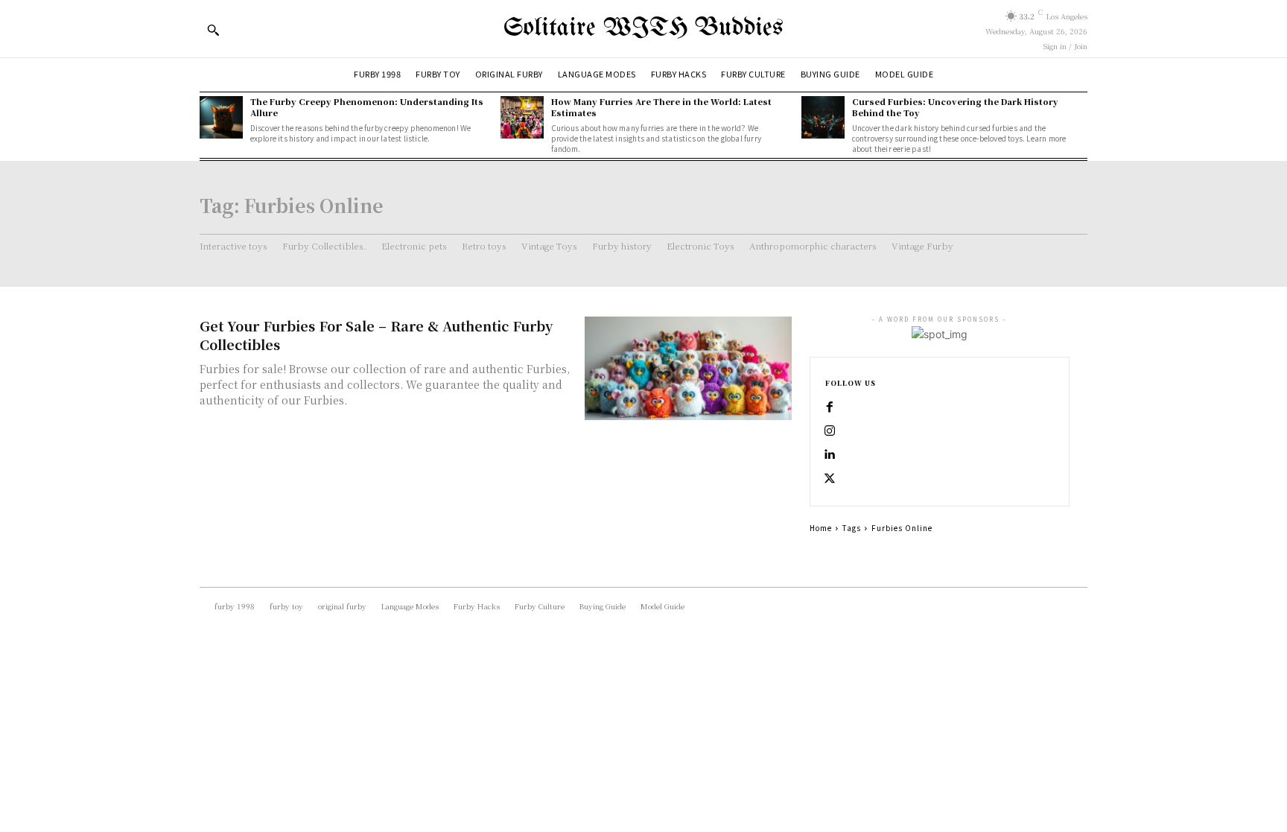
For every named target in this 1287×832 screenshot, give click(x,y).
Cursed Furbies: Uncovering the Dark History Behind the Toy (955, 106)
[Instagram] (830, 431)
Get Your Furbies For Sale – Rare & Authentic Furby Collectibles (376, 335)
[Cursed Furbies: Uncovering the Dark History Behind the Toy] (823, 117)
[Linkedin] (830, 455)
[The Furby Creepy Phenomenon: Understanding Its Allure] (221, 117)
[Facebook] (830, 407)
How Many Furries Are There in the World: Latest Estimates (661, 106)
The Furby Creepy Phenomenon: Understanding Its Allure (366, 106)
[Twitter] (830, 479)
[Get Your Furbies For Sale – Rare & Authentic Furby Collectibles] (688, 368)
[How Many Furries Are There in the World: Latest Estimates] (522, 117)
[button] (213, 29)
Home (821, 527)
